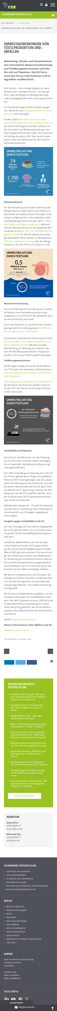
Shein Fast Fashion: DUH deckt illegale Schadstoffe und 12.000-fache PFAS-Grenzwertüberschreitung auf (28, 735)
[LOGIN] (46, 5)
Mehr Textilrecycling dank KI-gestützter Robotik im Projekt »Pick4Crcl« (29, 725)
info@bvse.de (10, 972)
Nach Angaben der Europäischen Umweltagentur (28, 381)
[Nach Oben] (52, 1007)
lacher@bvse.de (14, 828)
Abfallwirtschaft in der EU (16, 630)
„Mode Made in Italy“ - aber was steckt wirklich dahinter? (26, 717)
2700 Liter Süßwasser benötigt (19, 241)
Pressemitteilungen (16, 882)
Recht (9, 914)
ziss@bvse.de (13, 840)
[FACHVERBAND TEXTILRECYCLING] (30, 6)
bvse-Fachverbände (16, 928)
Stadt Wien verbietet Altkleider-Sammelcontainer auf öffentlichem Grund (29, 754)
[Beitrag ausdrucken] (51, 660)
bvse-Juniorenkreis (15, 931)
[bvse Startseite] (53, 15)
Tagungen (11, 917)
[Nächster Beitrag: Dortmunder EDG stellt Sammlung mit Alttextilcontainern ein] (50, 651)
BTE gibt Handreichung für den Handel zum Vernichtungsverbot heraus (29, 744)
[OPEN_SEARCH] (41, 4)
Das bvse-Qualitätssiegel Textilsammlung (27, 886)
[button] (9, 662)
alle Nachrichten (24, 796)
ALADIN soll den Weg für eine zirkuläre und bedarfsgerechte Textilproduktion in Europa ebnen (28, 697)
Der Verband (12, 924)
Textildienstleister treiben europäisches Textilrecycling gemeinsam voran (28, 773)
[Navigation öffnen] (53, 5)
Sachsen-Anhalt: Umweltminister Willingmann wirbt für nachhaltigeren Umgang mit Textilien (29, 784)
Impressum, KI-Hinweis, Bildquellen (23, 939)
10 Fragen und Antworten (19, 878)
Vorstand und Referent (18, 871)
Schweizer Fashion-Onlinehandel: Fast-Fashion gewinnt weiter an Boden (27, 708)
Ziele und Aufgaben (16, 875)
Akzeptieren (16, 1003)
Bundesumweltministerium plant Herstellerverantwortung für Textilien (29, 763)
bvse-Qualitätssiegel (16, 921)
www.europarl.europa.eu (23, 619)
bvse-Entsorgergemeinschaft (21, 889)
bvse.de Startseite (15, 906)
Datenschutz (12, 935)
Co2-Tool (11, 942)
